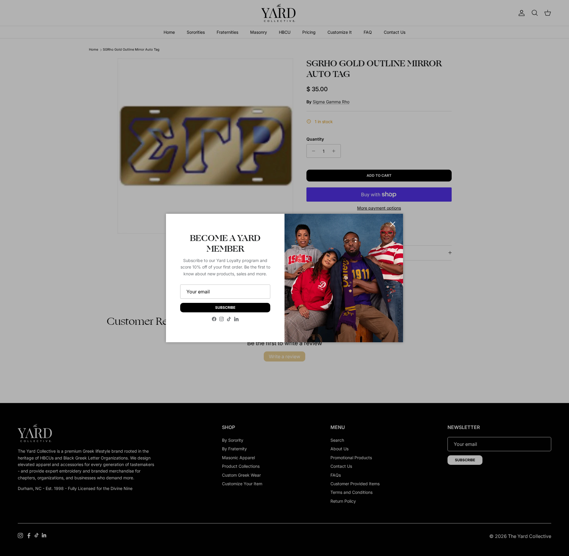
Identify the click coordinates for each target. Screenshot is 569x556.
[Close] (392, 224)
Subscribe (225, 307)
